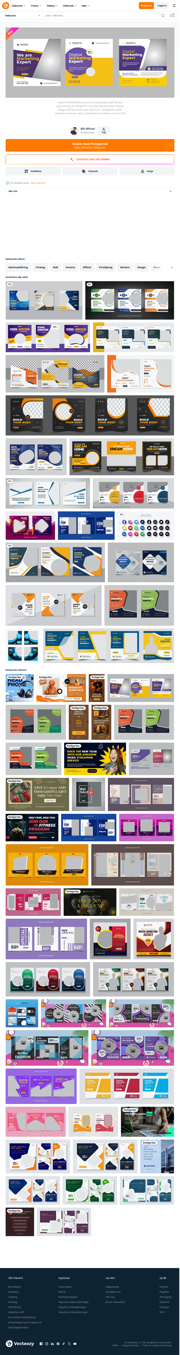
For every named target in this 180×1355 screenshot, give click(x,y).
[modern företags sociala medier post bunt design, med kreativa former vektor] (133, 336)
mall (55, 266)
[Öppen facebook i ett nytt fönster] (41, 1342)
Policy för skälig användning (154, 1344)
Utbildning (14, 1305)
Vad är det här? (38, 181)
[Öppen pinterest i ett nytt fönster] (58, 1342)
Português (163, 1295)
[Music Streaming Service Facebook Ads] (95, 758)
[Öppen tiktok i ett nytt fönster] (63, 1342)
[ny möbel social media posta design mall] (133, 492)
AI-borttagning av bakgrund (24, 1321)
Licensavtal (64, 1285)
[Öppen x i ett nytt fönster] (69, 1342)
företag (40, 266)
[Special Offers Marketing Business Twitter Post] (147, 1121)
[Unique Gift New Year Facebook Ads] (37, 793)
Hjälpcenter (112, 1285)
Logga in (159, 5)
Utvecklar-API (16, 1311)
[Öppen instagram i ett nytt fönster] (46, 1342)
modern (125, 266)
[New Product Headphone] (20, 687)
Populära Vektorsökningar (73, 1300)
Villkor (113, 1344)
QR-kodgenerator (18, 1326)
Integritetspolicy (127, 1344)
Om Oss (110, 1295)
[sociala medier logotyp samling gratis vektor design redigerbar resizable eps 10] (145, 524)
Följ (102, 131)
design (141, 266)
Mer (84, 5)
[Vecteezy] (5, 5)
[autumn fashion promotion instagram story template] (97, 687)
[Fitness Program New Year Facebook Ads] (32, 826)
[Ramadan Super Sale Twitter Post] (61, 687)
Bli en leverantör (115, 1300)
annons (70, 266)
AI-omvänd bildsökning (21, 1316)
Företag (12, 1300)
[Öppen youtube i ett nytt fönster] (74, 1342)
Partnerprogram (67, 1295)
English (161, 1285)
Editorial (68, 5)
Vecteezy (13, 1290)
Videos (51, 5)
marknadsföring (18, 266)
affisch (87, 266)
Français (162, 1305)
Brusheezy (14, 1285)
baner (156, 266)
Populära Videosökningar (73, 1311)
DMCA (61, 1290)
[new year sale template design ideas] (90, 901)
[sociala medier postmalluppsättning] (54, 604)
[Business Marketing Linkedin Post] (157, 1155)
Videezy (12, 1295)
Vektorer (17, 5)
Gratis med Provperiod (88, 144)
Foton (34, 5)
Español (162, 1290)
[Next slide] (166, 266)
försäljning (105, 266)
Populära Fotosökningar (72, 1305)
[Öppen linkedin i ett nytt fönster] (52, 1342)
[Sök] (160, 15)
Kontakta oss (112, 1290)
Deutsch (162, 1300)
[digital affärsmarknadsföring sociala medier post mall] (44, 299)
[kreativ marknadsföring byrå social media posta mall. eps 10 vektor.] (126, 1085)
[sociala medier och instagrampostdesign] (129, 299)
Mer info (13, 190)
